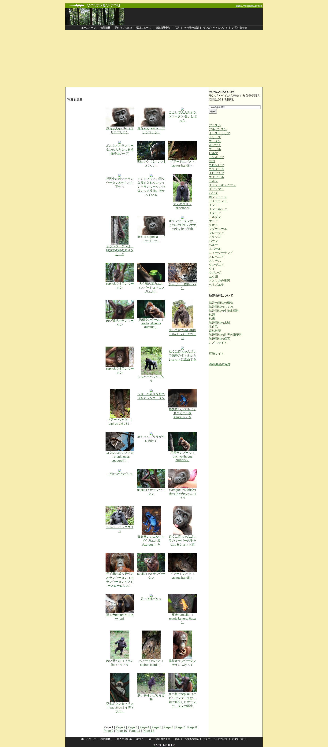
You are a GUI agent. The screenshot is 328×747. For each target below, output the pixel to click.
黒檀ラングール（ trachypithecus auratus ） (151, 323)
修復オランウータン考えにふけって (182, 662)
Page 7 (180, 727)
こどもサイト (218, 342)
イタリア (215, 213)
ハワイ (213, 193)
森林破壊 (215, 330)
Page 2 (120, 727)
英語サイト (216, 353)
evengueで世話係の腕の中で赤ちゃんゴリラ (182, 493)
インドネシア (218, 209)
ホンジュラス (218, 197)
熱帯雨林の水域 (219, 322)
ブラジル (215, 149)
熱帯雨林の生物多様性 (224, 310)
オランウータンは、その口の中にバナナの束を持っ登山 (182, 224)
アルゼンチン (218, 129)
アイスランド (218, 201)
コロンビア (216, 165)
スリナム (215, 260)
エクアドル (216, 177)
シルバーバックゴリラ (151, 378)
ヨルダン (215, 217)
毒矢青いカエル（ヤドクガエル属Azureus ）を (182, 413)
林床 (212, 318)
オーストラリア (219, 133)
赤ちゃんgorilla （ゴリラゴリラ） (119, 130)
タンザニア (216, 264)
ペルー (213, 244)
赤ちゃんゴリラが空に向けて (151, 438)
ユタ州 (213, 276)
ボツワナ (215, 145)
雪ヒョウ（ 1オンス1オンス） (151, 163)
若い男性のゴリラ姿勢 (151, 697)
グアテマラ (216, 189)
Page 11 (134, 730)
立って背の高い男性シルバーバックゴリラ (182, 334)
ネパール (215, 248)
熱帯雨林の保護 (219, 338)
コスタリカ (216, 169)
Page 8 (192, 727)
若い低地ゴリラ (151, 599)
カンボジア (216, 157)
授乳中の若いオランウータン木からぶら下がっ (119, 182)
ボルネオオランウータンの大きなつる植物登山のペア (119, 149)
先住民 (213, 326)
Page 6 (168, 727)
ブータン (215, 141)
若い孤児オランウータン (119, 322)
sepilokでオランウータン (120, 285)
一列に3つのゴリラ (120, 474)
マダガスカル (218, 228)
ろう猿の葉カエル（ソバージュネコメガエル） (151, 287)
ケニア (213, 221)
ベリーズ (215, 137)
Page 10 (121, 730)
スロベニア (216, 256)
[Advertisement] (164, 58)
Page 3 (132, 727)
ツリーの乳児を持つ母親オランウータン (151, 396)
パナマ (213, 240)
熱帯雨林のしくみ (221, 306)
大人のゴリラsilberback (182, 206)
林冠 (212, 314)
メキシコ (215, 236)
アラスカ (215, 125)
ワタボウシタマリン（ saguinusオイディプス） (120, 707)
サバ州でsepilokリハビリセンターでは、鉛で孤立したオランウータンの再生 (182, 700)
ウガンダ (215, 272)
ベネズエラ (216, 284)
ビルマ (213, 153)
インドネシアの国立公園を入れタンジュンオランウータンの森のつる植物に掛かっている (151, 186)
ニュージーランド (221, 252)
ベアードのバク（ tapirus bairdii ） (182, 163)
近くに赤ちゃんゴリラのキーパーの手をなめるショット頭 (182, 540)
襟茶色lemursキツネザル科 (119, 616)
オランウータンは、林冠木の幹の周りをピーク (119, 250)
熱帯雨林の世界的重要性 (225, 334)
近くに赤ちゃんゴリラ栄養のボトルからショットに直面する (182, 355)
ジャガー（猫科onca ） (182, 286)
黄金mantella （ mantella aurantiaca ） (182, 618)
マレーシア (216, 232)
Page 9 (108, 730)
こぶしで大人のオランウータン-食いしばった (182, 116)
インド (213, 205)
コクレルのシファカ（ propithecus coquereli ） (119, 456)
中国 (212, 161)
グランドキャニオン (222, 185)
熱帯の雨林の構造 (221, 302)
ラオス (213, 224)
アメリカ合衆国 (219, 280)
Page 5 (156, 727)
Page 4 (144, 727)
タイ (212, 268)
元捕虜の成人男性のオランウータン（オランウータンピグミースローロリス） (119, 579)
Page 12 (148, 730)
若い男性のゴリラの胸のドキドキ (119, 662)
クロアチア (216, 173)
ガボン (213, 181)
